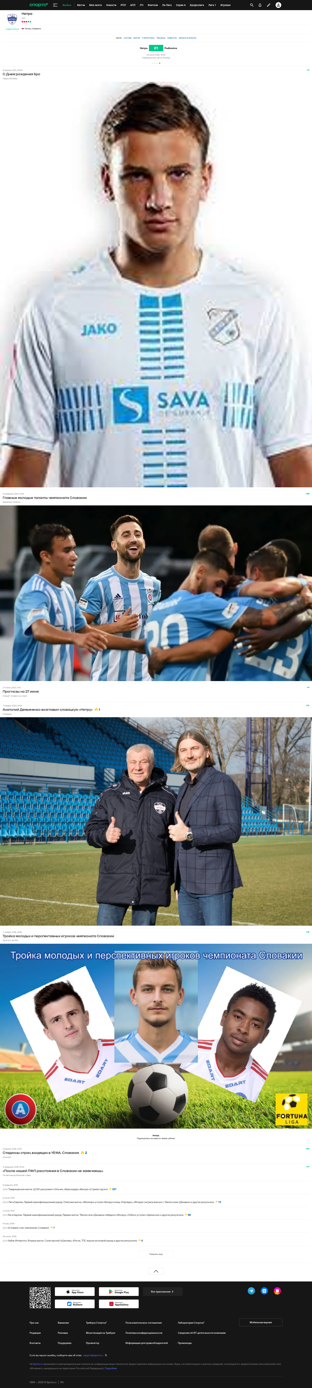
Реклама (63, 1332)
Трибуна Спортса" (96, 1322)
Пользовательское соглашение (143, 1322)
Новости (172, 38)
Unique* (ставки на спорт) (15, 695)
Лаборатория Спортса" (191, 1322)
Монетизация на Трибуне (100, 1332)
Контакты (35, 1343)
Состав (127, 38)
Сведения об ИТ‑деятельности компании (202, 1332)
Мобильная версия (261, 1322)
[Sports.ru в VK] (265, 1291)
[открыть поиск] (252, 5)
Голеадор (7, 714)
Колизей (7, 1157)
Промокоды (185, 1343)
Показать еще (156, 1254)
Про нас (34, 1322)
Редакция (35, 1332)
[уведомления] (260, 5)
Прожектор (92, 1343)
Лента (119, 38)
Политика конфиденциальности (143, 1332)
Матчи (136, 38)
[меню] (55, 5)
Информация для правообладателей (146, 1343)
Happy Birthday (10, 78)
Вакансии (63, 1322)
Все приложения (160, 1291)
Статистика (148, 38)
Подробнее (111, 1368)
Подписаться (12, 29)
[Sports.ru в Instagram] (278, 1291)
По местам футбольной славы (17, 1175)
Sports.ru (38, 1364)
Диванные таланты (12, 502)
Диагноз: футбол (10, 940)
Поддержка (64, 1343)
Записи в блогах (187, 38)
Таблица (161, 38)
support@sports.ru (93, 1355)
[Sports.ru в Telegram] (252, 1291)
